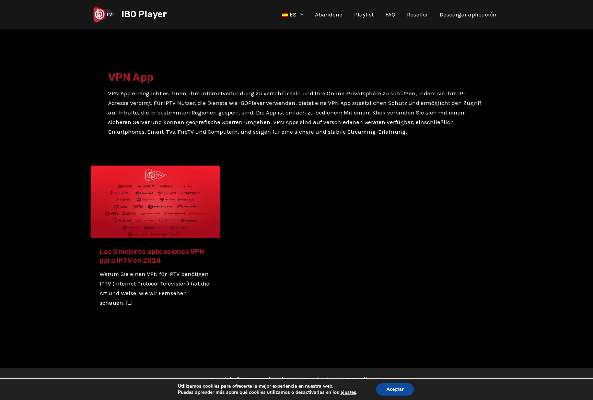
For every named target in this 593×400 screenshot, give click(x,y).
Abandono (328, 14)
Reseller (417, 14)
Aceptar (395, 389)
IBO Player (144, 14)
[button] (299, 14)
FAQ (390, 14)
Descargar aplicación (468, 14)
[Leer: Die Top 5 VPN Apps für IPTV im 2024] (155, 201)
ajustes (348, 392)
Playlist (364, 14)
